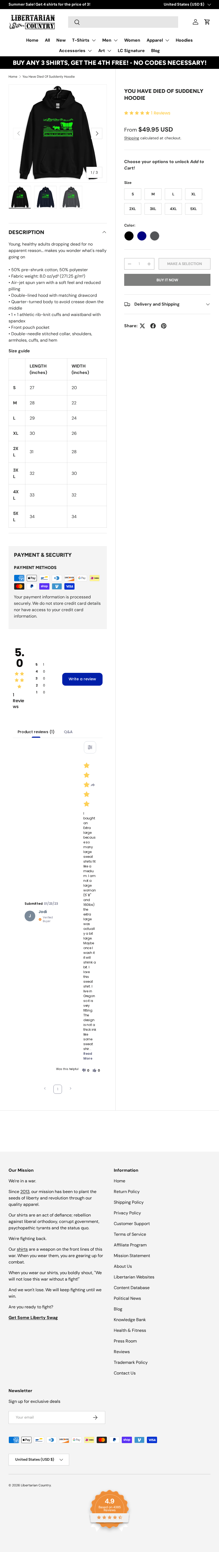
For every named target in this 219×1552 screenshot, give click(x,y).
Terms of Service (130, 1234)
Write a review (82, 679)
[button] (207, 22)
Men (106, 40)
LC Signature (131, 50)
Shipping (131, 138)
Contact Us (125, 1373)
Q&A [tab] (68, 731)
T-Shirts (80, 40)
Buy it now (167, 280)
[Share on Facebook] (153, 326)
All (47, 40)
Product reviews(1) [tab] (36, 731)
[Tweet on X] (142, 326)
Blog (155, 50)
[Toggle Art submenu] (109, 51)
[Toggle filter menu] (90, 747)
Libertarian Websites (134, 1277)
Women (132, 40)
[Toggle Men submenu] (115, 40)
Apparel (155, 40)
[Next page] (70, 1089)
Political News (127, 1298)
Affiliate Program (130, 1245)
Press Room (125, 1341)
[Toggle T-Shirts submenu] (94, 40)
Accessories (72, 50)
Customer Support (132, 1223)
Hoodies (184, 40)
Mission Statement (132, 1255)
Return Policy (127, 1191)
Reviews (122, 1351)
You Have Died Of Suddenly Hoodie (48, 76)
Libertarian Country (36, 1485)
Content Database (132, 1287)
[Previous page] (45, 1089)
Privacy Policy (127, 1213)
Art (101, 50)
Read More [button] (88, 1056)
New (61, 40)
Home (32, 40)
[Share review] (93, 785)
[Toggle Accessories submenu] (90, 51)
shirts (22, 1249)
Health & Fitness (130, 1330)
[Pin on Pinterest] (163, 326)
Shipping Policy (129, 1202)
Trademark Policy (131, 1362)
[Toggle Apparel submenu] (167, 40)
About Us (123, 1266)
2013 (24, 1191)
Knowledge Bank (130, 1319)
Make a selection (184, 263)
